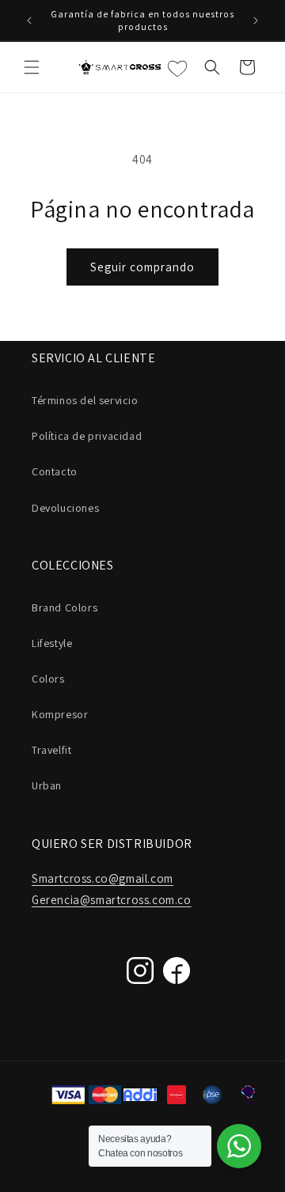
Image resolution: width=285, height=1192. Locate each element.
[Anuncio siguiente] (255, 20)
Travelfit (51, 750)
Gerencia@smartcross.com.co (112, 899)
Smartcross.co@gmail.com (102, 878)
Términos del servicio (85, 400)
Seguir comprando (142, 266)
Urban (47, 785)
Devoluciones (65, 508)
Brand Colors (64, 607)
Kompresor (60, 714)
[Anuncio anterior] (29, 20)
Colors (48, 679)
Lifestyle (52, 643)
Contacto (55, 471)
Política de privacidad (87, 436)
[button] (31, 67)
